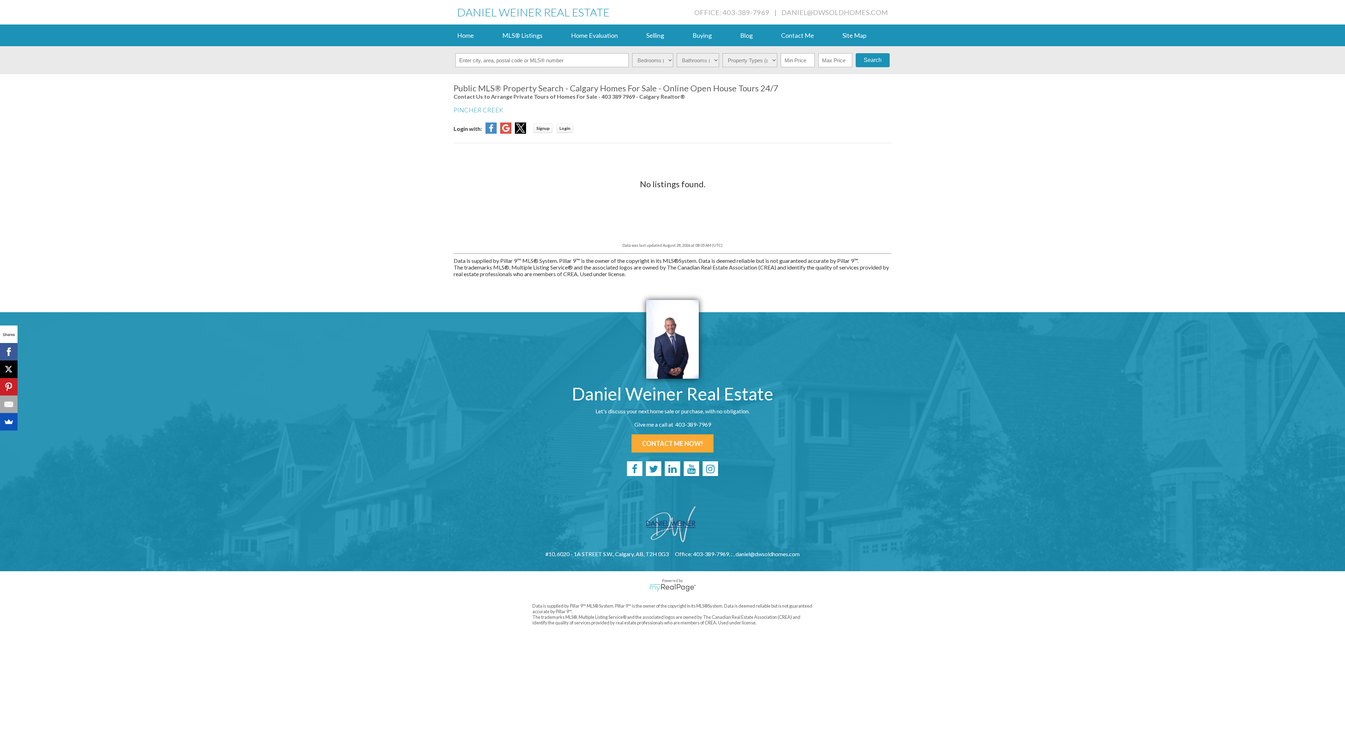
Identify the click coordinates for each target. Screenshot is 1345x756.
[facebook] (634, 468)
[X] (9, 369)
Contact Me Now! (672, 443)
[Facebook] (9, 351)
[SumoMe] (9, 421)
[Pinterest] (9, 387)
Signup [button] (543, 128)
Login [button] (564, 128)
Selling (655, 35)
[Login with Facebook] (491, 131)
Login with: (468, 128)
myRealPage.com (672, 588)
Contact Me (797, 35)
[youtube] (691, 468)
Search (873, 60)
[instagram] (710, 468)
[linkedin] (672, 468)
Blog (746, 35)
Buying (702, 35)
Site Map (854, 35)
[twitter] (653, 468)
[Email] (9, 404)
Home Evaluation (594, 35)
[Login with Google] (505, 131)
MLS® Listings (522, 35)
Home (465, 35)
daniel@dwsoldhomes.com (834, 12)
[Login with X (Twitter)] (520, 131)
